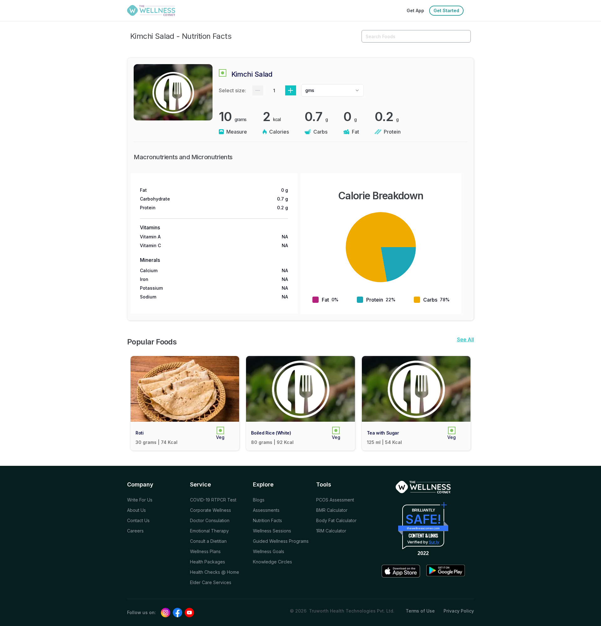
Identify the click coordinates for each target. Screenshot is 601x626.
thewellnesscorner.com (423, 528)
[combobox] (332, 90)
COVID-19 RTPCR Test (213, 499)
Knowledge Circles (272, 561)
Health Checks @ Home (214, 572)
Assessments (266, 510)
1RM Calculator (331, 530)
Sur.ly (434, 541)
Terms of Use (420, 610)
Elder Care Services (210, 582)
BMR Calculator (331, 510)
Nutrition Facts (267, 520)
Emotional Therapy (209, 530)
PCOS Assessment (335, 499)
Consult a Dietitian (208, 541)
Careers (135, 530)
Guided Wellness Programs (281, 541)
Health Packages (207, 561)
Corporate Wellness (210, 510)
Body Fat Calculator (336, 520)
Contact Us (138, 520)
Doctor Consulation (209, 520)
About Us (136, 510)
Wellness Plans (205, 551)
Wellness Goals (268, 551)
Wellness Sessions (272, 530)
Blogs (259, 499)
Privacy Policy (459, 610)
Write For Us (139, 499)
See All (465, 339)
